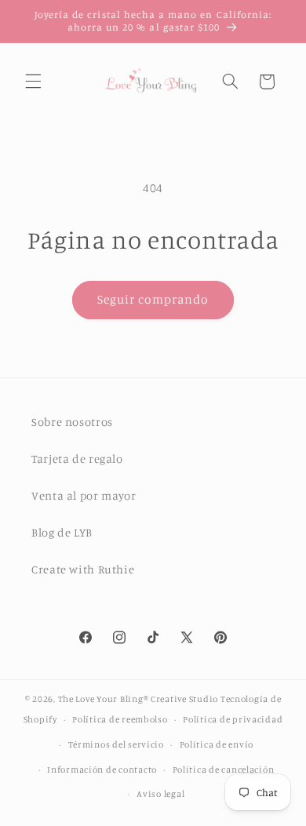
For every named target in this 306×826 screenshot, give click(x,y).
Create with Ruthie (82, 569)
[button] (33, 82)
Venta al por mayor (83, 495)
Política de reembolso (119, 719)
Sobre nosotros (72, 421)
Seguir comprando (153, 299)
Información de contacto (102, 769)
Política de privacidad (232, 719)
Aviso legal (160, 793)
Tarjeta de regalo (77, 458)
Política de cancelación (224, 769)
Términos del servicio (116, 744)
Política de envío (217, 744)
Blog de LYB (62, 532)
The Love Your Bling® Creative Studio (138, 698)
